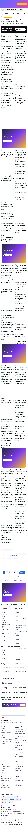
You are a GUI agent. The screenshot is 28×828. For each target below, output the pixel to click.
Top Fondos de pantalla (6, 739)
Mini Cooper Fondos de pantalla (20, 672)
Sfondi (14, 809)
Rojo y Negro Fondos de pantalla (20, 619)
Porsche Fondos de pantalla (6, 668)
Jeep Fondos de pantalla (5, 664)
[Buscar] (21, 9)
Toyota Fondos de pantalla (19, 611)
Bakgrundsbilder (13, 807)
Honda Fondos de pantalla (5, 611)
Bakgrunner (21, 813)
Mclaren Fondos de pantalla (5, 672)
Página (9, 576)
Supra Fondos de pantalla (19, 615)
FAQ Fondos (4, 783)
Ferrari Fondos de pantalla (5, 657)
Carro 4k (5, 799)
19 (17, 572)
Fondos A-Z (17, 768)
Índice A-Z (3, 728)
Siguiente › (22, 572)
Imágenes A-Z (18, 770)
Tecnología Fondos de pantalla (6, 639)
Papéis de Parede (7, 809)
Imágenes (3, 770)
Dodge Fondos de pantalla (19, 651)
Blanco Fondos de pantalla (19, 628)
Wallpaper (5, 807)
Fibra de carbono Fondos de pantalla (19, 607)
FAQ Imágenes (4, 785)
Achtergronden (17, 811)
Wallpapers (16, 805)
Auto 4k (11, 796)
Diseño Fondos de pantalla (5, 619)
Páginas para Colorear (6, 772)
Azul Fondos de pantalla (21, 631)
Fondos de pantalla (8, 16)
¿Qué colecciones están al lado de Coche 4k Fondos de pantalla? (13, 698)
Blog (16, 778)
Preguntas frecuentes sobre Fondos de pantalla (6, 780)
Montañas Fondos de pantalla (6, 615)
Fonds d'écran (6, 813)
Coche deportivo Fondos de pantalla (7, 607)
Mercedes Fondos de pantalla (20, 660)
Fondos (3, 768)
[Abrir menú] (25, 9)
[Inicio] (1, 16)
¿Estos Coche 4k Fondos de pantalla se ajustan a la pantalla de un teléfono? (14, 688)
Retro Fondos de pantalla (19, 638)
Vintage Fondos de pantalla (19, 634)
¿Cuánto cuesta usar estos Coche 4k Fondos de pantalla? (14, 693)
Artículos (3, 743)
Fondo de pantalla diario (6, 741)
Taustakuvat (5, 815)
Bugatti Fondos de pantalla (19, 655)
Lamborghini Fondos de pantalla (7, 653)
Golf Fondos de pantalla (20, 740)
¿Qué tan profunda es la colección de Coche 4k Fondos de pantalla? (13, 682)
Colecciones (4, 730)
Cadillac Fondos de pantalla (19, 668)
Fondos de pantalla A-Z (20, 766)
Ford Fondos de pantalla (21, 648)
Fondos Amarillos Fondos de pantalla (5, 623)
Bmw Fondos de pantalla (5, 630)
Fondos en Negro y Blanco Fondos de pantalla (5, 635)
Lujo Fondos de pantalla (7, 627)
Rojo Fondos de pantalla (21, 625)
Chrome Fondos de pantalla (19, 642)
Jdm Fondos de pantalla (7, 660)
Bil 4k (4, 796)
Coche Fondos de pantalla (5, 649)
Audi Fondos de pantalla (21, 622)
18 (14, 572)
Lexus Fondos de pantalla (19, 664)
